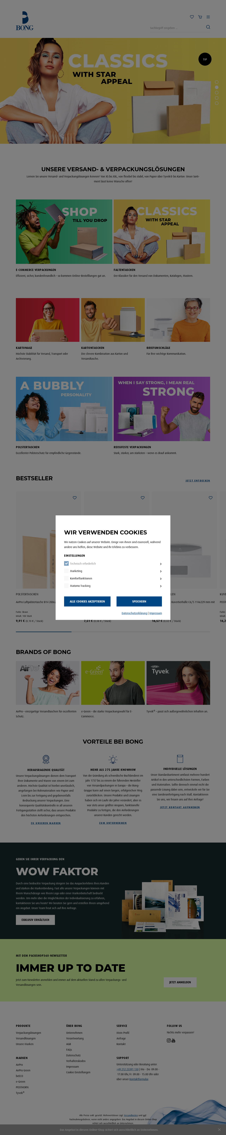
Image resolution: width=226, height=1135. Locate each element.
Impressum (155, 613)
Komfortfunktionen (81, 578)
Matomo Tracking (80, 585)
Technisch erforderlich (83, 563)
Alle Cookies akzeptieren (87, 601)
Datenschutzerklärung (134, 613)
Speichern (139, 601)
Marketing (76, 571)
